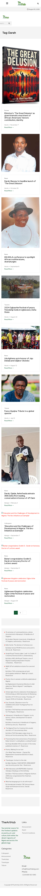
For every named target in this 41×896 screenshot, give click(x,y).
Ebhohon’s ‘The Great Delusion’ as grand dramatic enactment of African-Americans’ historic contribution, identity (19, 116)
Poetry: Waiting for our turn (14, 749)
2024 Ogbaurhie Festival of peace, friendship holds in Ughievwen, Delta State (20, 309)
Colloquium (8, 523)
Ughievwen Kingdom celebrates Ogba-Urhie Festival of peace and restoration (19, 593)
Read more (26, 641)
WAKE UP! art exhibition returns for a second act (20, 667)
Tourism (7, 305)
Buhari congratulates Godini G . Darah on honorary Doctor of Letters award (18, 561)
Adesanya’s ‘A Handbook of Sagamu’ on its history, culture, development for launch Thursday (20, 717)
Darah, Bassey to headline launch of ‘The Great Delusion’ (20, 182)
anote (6, 125)
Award (24, 830)
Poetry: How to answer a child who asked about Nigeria (21, 680)
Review (6, 110)
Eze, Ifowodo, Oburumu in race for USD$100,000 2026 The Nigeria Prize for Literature (19, 705)
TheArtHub (5, 859)
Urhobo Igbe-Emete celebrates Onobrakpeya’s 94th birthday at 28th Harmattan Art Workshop (21, 693)
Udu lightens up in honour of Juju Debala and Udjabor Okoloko (18, 359)
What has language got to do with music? (19, 782)
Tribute (6, 408)
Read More (8, 127)
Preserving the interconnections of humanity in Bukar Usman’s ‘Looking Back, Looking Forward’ (21, 740)
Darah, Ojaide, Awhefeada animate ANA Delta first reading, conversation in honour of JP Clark (19, 495)
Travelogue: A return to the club (16, 760)
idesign (6, 503)
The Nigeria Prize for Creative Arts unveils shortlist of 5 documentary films (19, 729)
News (6, 178)
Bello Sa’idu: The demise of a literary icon (19, 645)
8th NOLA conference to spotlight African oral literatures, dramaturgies (19, 259)
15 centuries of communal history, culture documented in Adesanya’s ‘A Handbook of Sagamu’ (20, 634)
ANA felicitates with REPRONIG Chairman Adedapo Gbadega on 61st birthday (19, 770)
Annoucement (26, 827)
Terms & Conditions (28, 833)
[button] (7, 3)
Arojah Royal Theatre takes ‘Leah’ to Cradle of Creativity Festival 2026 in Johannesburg (21, 655)
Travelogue (5, 862)
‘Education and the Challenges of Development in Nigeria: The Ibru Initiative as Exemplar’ (18, 528)
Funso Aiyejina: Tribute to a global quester (19, 412)
